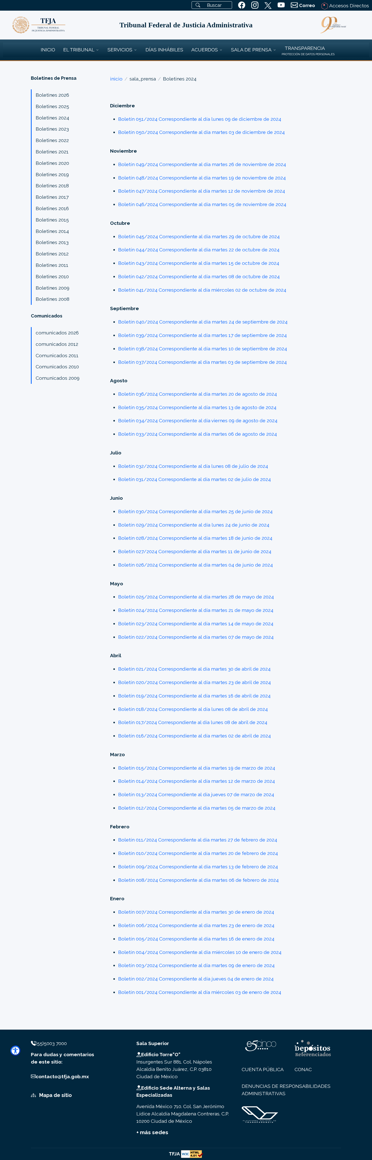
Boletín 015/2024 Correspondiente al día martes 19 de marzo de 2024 (196, 768)
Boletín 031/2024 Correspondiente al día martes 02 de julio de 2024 (194, 479)
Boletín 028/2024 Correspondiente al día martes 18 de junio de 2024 (195, 538)
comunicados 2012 (57, 344)
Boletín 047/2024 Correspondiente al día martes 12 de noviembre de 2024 (201, 191)
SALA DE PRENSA (251, 49)
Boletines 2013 (52, 242)
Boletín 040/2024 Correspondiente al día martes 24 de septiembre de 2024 (202, 322)
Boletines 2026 (52, 95)
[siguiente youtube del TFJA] (281, 5)
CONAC (303, 1069)
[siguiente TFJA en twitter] (268, 4)
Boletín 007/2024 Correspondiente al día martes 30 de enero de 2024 (196, 912)
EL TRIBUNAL (78, 49)
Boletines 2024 (52, 118)
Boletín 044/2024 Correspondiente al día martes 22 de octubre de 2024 (198, 249)
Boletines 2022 (52, 140)
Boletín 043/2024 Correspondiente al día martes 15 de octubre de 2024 (198, 263)
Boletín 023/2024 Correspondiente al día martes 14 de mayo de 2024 (195, 623)
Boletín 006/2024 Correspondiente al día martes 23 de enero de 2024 (196, 925)
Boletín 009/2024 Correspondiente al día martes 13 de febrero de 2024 (198, 866)
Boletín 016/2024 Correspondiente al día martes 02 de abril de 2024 (194, 735)
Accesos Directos (348, 5)
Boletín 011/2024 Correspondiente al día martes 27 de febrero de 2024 (197, 840)
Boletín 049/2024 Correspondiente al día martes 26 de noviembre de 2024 (202, 164)
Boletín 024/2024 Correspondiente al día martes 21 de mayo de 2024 (195, 610)
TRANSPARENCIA (305, 48)
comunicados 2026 (57, 332)
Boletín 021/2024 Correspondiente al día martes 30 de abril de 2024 (194, 669)
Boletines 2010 (52, 276)
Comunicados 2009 (57, 378)
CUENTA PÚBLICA (263, 1069)
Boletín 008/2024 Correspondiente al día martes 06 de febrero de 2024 (198, 880)
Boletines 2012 (52, 253)
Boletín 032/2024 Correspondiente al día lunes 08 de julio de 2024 (193, 466)
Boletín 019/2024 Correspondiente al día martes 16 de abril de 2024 (194, 695)
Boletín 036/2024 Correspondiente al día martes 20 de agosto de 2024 (197, 394)
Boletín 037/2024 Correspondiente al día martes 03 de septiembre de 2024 (202, 362)
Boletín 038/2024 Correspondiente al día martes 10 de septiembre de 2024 (202, 348)
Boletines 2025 (52, 106)
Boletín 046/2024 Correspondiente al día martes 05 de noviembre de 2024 (202, 204)
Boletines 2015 (52, 220)
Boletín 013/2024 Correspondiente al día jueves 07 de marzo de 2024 (196, 794)
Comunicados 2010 (57, 366)
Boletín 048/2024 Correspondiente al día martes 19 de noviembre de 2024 (202, 178)
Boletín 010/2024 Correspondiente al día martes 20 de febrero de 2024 (198, 853)
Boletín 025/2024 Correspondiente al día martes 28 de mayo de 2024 (196, 596)
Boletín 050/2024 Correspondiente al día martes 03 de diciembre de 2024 (201, 132)
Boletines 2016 (52, 208)
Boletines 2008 (52, 299)
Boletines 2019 (52, 174)
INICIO (48, 49)
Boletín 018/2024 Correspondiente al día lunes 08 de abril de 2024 (193, 709)
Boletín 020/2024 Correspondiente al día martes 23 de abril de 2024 (194, 682)
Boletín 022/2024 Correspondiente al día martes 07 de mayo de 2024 (196, 637)
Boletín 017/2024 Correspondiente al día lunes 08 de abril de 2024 (192, 722)
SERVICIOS (120, 49)
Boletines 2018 (52, 185)
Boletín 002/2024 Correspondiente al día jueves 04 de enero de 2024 (196, 979)
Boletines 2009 (52, 288)
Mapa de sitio (55, 1095)
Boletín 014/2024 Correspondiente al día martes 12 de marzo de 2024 (196, 781)
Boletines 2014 (52, 231)
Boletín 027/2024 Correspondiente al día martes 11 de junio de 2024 (194, 551)
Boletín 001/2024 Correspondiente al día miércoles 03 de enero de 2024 (199, 992)
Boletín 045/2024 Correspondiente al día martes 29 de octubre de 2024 (199, 236)
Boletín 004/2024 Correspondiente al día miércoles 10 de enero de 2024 (199, 952)
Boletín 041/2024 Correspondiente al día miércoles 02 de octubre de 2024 (202, 290)
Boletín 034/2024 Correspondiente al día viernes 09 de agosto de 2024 (197, 420)
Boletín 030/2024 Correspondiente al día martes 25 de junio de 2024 (195, 511)
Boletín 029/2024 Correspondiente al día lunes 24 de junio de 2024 (193, 525)
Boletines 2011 (52, 265)
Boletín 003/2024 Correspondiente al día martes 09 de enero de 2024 (196, 965)
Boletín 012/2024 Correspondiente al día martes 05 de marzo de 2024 (196, 808)
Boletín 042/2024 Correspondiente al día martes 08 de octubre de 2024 (199, 276)
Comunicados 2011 (57, 355)
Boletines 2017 (52, 197)
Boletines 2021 (52, 151)
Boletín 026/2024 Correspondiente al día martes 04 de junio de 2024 (195, 565)
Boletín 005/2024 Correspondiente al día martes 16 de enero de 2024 (196, 939)
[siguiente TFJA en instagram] (254, 5)
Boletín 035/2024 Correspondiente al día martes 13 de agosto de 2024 (197, 407)
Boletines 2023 (52, 129)
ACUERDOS (204, 49)
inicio (116, 79)
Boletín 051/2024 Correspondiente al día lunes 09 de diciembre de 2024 (199, 119)
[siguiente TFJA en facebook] (241, 5)
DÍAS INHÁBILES (164, 49)
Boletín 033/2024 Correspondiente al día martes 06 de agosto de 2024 (197, 434)
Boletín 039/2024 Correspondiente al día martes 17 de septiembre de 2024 (202, 335)
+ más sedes (152, 1132)
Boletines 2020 (52, 163)
